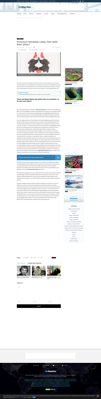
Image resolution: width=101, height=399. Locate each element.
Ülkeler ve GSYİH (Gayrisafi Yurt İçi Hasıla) (74, 226)
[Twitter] (80, 1)
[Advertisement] (59, 7)
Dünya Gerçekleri (62, 13)
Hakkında (19, 1)
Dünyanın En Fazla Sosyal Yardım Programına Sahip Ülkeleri (72, 170)
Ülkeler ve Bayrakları (73, 217)
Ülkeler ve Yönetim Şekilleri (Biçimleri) (74, 230)
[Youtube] (83, 1)
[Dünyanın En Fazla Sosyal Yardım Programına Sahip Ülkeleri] (74, 161)
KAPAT (34, 397)
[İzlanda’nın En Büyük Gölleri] (74, 181)
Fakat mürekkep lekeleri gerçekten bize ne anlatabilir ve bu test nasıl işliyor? (34, 94)
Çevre (52, 13)
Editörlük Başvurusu (34, 1)
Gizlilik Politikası (52, 1)
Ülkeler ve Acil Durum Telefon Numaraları (74, 228)
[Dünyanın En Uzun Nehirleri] (74, 93)
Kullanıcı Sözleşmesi (43, 1)
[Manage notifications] (98, 396)
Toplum (46, 13)
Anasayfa (19, 13)
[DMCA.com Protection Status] (50, 390)
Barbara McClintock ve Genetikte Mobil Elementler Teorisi (38, 277)
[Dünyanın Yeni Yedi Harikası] (74, 74)
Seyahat (31, 13)
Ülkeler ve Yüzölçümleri (49, 382)
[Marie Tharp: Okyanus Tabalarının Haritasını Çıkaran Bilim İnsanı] (24, 271)
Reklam (27, 1)
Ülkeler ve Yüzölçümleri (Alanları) (74, 221)
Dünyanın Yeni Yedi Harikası (71, 82)
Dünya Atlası (21, 47)
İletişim (23, 1)
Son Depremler (73, 211)
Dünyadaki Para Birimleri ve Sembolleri (60, 385)
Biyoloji (22, 38)
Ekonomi (38, 13)
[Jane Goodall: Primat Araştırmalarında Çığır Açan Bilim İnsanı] (54, 271)
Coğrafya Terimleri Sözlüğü (74, 209)
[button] (72, 1)
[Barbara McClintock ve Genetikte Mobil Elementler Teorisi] (39, 271)
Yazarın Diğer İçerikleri (34, 263)
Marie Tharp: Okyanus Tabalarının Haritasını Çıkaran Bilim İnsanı (24, 277)
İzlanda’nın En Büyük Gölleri (71, 189)
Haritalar (74, 213)
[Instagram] (77, 1)
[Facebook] (75, 1)
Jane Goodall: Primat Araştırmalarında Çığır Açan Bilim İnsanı (53, 277)
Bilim (24, 13)
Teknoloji (72, 13)
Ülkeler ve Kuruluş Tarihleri (74, 223)
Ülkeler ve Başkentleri (74, 215)
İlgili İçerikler (21, 263)
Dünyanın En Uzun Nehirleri (71, 101)
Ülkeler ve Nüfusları (74, 219)
